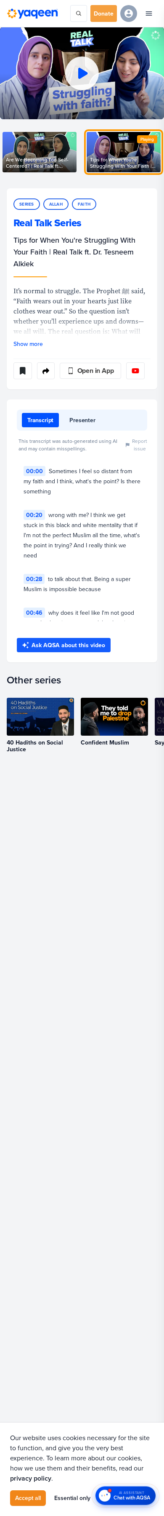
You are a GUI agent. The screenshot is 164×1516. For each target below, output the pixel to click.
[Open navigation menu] (148, 13)
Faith (84, 204)
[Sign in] (128, 13)
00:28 (34, 579)
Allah (56, 204)
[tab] (40, 420)
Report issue (139, 444)
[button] (82, 73)
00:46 (34, 612)
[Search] (78, 13)
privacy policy (30, 1478)
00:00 (34, 471)
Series (26, 204)
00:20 (34, 515)
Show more (28, 344)
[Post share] (46, 370)
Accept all (28, 1498)
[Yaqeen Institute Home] (32, 13)
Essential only (72, 1498)
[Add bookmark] (22, 370)
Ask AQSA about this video (68, 645)
